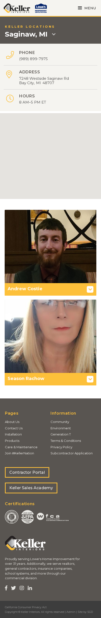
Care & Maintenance (21, 447)
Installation (13, 434)
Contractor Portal (27, 472)
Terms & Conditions (65, 441)
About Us (12, 422)
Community (59, 422)
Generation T (60, 434)
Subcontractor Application (71, 453)
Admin (71, 612)
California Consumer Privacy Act (26, 607)
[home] (17, 8)
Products (12, 441)
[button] (86, 7)
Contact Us (14, 428)
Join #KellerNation (19, 453)
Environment (60, 428)
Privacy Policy (61, 447)
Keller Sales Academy (31, 488)
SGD (90, 612)
